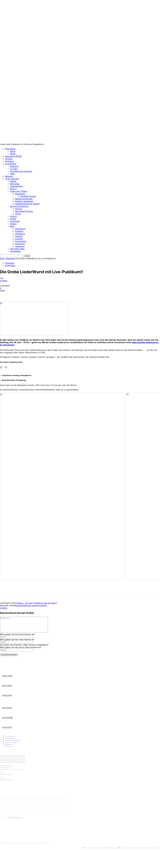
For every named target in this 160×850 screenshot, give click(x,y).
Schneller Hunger (28, 196)
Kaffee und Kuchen (24, 199)
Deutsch (19, 236)
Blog (12, 226)
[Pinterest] (22, 294)
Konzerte (14, 166)
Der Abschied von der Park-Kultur (12, 682)
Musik (13, 153)
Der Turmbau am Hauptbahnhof (11, 714)
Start (2, 258)
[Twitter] (13, 294)
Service (18, 209)
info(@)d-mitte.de (15, 817)
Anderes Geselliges (24, 201)
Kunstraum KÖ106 (13, 156)
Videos (13, 223)
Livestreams (10, 163)
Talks (12, 173)
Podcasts (9, 161)
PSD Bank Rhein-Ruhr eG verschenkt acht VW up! (17, 704)
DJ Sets (13, 169)
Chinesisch (20, 233)
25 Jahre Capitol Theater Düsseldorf (12, 723)
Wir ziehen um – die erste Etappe (11, 691)
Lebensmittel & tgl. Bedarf (27, 203)
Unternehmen (16, 186)
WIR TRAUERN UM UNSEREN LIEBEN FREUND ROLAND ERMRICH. (25, 672)
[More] (40, 294)
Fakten (13, 181)
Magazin (9, 176)
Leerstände (15, 251)
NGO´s (13, 189)
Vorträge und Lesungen (21, 171)
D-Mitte (3, 281)
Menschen (15, 183)
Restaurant (20, 193)
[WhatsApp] (31, 294)
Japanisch (19, 246)
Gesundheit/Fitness (24, 211)
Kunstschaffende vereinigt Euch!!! (31, 605)
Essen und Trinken (18, 191)
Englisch (19, 239)
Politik (13, 219)
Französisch (20, 241)
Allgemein (10, 258)
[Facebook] (4, 294)
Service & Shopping (19, 206)
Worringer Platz (17, 249)
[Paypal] (15, 829)
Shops (18, 213)
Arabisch (19, 231)
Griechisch (20, 243)
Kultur (12, 151)
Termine (8, 159)
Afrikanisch (20, 229)
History (13, 216)
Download (15, 221)
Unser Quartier (12, 179)
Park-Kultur (10, 149)
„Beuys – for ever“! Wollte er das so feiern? (37, 603)
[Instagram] (9, 829)
